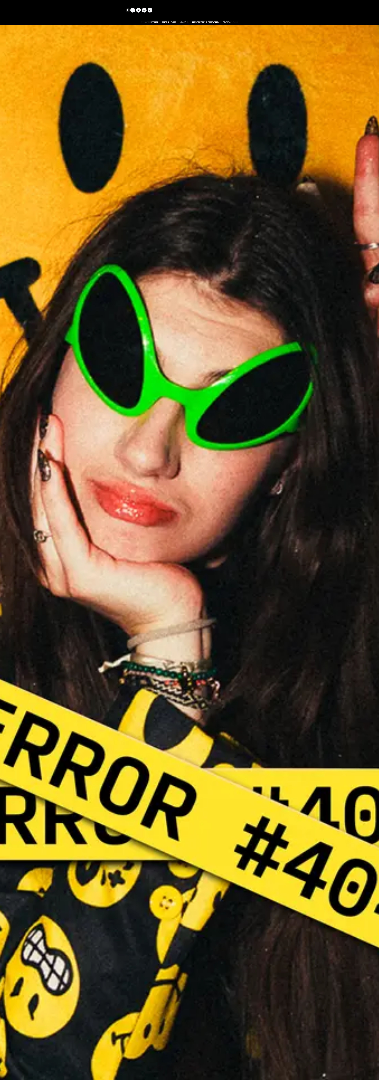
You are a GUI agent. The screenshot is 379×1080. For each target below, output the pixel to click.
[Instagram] (138, 10)
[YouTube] (144, 10)
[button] (128, 10)
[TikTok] (150, 10)
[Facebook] (132, 10)
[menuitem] (150, 22)
